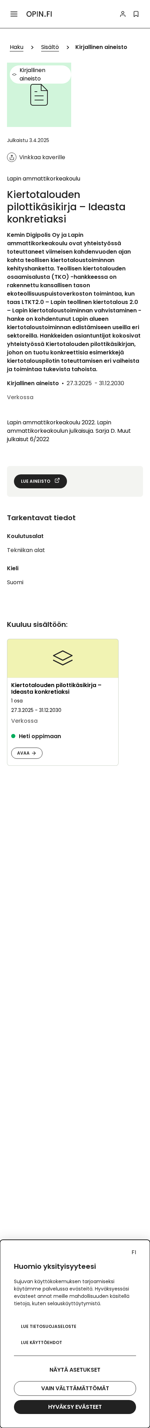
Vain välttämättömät (75, 1388)
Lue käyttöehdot (41, 1342)
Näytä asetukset (75, 1370)
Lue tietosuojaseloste (48, 1326)
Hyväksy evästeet (75, 1407)
